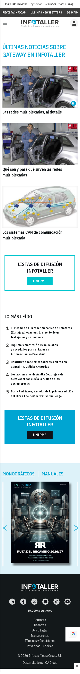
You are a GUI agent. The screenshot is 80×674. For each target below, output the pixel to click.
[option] (40, 522)
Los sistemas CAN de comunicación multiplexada (32, 235)
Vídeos (62, 4)
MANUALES (52, 474)
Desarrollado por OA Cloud (40, 663)
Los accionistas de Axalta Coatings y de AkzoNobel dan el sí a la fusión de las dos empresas (34, 378)
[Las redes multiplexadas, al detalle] (40, 87)
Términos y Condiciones (40, 641)
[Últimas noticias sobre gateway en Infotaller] (40, 23)
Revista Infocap (14, 12)
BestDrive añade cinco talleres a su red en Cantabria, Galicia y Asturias (36, 364)
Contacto (40, 620)
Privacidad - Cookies (40, 646)
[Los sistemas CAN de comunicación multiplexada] (40, 207)
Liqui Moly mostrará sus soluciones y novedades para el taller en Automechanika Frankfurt (32, 349)
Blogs (71, 4)
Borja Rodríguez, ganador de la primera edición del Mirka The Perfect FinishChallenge (39, 393)
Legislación (36, 4)
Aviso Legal (39, 630)
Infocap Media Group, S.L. (45, 656)
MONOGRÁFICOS (18, 474)
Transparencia (39, 636)
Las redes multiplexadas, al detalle (32, 112)
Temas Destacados (16, 4)
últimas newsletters (46, 12)
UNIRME (39, 281)
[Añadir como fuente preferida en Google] (72, 634)
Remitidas (50, 4)
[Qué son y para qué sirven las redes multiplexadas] (40, 144)
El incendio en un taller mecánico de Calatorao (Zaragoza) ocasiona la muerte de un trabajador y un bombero (39, 332)
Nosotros (40, 625)
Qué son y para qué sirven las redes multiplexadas (32, 172)
